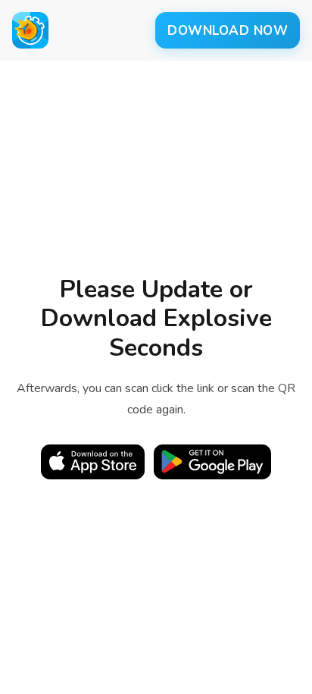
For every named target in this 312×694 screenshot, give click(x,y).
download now (227, 30)
